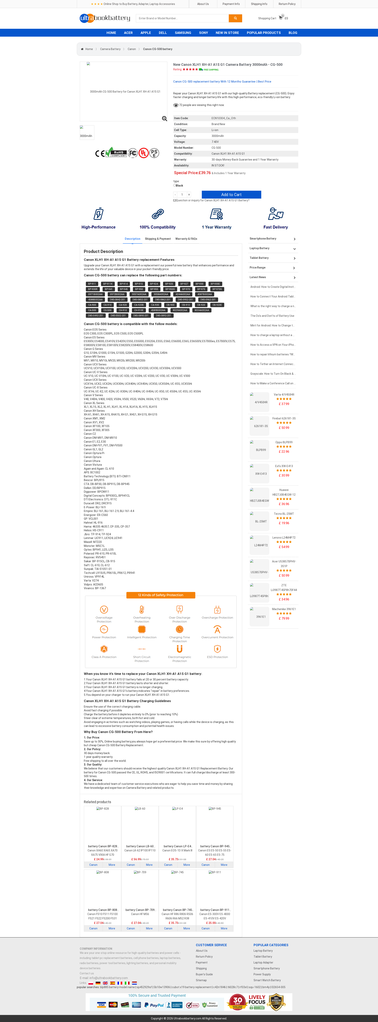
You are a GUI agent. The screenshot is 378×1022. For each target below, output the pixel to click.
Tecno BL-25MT (284, 513)
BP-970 (186, 289)
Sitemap (201, 980)
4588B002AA (95, 299)
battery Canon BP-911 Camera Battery (214, 910)
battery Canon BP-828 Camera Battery (102, 846)
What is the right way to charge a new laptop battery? (273, 306)
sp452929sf (144, 987)
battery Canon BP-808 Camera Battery (102, 910)
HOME (111, 33)
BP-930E (215, 283)
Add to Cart (231, 194)
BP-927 (184, 283)
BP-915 (139, 283)
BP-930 (199, 283)
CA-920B (139, 305)
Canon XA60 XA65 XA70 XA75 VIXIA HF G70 (103, 852)
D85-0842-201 (117, 299)
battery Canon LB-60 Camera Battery (140, 846)
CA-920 (123, 305)
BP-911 (92, 283)
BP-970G (217, 289)
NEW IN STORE (227, 33)
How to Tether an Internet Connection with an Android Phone (273, 364)
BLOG (293, 33)
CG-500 (107, 310)
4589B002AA (158, 310)
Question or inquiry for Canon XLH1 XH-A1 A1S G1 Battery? (212, 200)
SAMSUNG (183, 33)
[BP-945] (215, 825)
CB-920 (201, 305)
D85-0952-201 (185, 299)
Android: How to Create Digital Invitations (273, 286)
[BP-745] (177, 889)
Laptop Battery (263, 950)
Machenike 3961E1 (284, 609)
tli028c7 (233, 987)
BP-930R (92, 289)
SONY (203, 33)
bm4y (266, 987)
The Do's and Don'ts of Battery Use (272, 315)
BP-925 (169, 283)
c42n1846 (219, 987)
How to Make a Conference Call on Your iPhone (273, 383)
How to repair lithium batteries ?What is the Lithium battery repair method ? (273, 354)
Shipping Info (259, 4)
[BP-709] (140, 889)
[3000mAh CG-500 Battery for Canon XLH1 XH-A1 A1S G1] (123, 91)
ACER (128, 33)
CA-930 (155, 305)
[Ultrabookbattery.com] (105, 18)
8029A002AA (180, 310)
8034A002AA (202, 310)
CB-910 (186, 305)
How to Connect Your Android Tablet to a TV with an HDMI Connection (273, 296)
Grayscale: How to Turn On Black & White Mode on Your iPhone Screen (273, 373)
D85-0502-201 (118, 315)
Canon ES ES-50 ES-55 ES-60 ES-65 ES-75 (214, 852)
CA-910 (107, 305)
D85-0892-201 (163, 315)
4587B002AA (204, 294)
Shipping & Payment (158, 238)
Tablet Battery (263, 956)
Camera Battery (110, 49)
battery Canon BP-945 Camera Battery (214, 846)
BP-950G (170, 289)
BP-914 (124, 283)
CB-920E (217, 305)
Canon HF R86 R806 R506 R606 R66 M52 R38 (177, 916)
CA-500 (92, 310)
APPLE (146, 33)
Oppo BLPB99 (284, 442)
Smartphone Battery (267, 968)
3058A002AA (161, 294)
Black (179, 185)
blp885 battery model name (117, 987)
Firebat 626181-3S (284, 418)
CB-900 (170, 305)
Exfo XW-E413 (284, 466)
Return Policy (287, 4)
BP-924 (154, 283)
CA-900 (92, 305)
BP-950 (139, 289)
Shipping (201, 968)
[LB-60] (140, 825)
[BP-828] (102, 825)
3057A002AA (139, 294)
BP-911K (107, 283)
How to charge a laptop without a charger (273, 335)
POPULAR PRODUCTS (264, 33)
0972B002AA (117, 294)
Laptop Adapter (263, 962)
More (112, 864)
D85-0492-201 (95, 315)
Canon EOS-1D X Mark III (177, 850)
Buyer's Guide (204, 974)
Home (89, 49)
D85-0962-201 (208, 299)
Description (132, 238)
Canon (132, 49)
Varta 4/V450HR (284, 394)
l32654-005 (278, 987)
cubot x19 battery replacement (191, 987)
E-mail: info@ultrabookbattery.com (104, 978)
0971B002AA (95, 294)
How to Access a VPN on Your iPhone (273, 344)
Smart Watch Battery (267, 980)
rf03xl (243, 987)
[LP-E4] (177, 825)
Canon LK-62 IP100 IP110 (140, 850)
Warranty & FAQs (186, 238)
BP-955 (154, 289)
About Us (203, 4)
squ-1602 (255, 987)
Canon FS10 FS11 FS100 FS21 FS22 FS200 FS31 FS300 (102, 916)
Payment (202, 962)
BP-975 (201, 289)
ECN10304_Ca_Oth (224, 118)
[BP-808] (102, 889)
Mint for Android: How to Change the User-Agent (273, 325)
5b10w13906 (162, 987)
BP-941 (109, 289)
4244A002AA (183, 294)
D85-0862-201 (162, 299)
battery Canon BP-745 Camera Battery (177, 910)
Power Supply (262, 974)
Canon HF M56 (140, 914)
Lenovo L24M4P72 (284, 537)
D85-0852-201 (140, 299)
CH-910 (123, 310)
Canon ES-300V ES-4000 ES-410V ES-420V (214, 916)
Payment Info (231, 4)
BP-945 (124, 289)
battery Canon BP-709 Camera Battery (140, 910)
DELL (163, 33)
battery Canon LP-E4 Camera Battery (177, 846)
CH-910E (139, 310)
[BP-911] (215, 889)
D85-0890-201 (141, 315)
